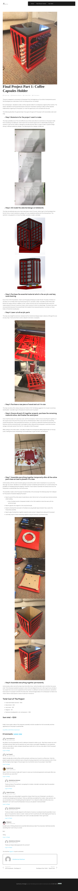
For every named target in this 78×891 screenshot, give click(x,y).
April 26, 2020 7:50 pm (11, 793)
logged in (11, 851)
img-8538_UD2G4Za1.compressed (11, 730)
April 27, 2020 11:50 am (11, 769)
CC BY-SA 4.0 (54, 884)
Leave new (18, 734)
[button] (54, 3)
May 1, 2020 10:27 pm (10, 755)
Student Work (27, 95)
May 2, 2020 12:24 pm (10, 740)
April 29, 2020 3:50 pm (13, 809)
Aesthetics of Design (21, 884)
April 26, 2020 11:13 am (10, 823)
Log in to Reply (6, 750)
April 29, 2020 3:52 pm (13, 781)
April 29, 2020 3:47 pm (13, 842)
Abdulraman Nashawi (17, 95)
